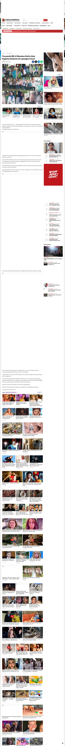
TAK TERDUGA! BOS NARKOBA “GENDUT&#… (54, 230)
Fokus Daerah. (51, 154)
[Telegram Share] (38, 61)
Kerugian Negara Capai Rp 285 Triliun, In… (54, 295)
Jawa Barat (56, 212)
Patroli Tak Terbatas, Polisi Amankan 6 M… (54, 264)
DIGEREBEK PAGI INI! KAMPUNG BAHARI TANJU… (55, 240)
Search (45, 20)
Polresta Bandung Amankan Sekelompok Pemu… (55, 215)
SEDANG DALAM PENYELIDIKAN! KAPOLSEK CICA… (54, 220)
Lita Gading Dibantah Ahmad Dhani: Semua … (54, 290)
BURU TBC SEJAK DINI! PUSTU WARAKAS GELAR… (54, 205)
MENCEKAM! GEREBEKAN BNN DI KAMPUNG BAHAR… (55, 235)
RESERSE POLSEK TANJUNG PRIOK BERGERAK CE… (55, 156)
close (33, 728)
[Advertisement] (32, 9)
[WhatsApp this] (41, 61)
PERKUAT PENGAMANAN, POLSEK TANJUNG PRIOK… (53, 259)
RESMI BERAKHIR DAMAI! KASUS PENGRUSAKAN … (54, 209)
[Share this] (33, 61)
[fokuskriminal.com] (12, 20)
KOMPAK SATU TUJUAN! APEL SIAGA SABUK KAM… (55, 161)
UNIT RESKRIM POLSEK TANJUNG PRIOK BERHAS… (55, 225)
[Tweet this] (36, 61)
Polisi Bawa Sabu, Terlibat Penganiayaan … (54, 286)
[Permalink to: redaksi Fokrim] (3, 61)
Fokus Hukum (46, 257)
